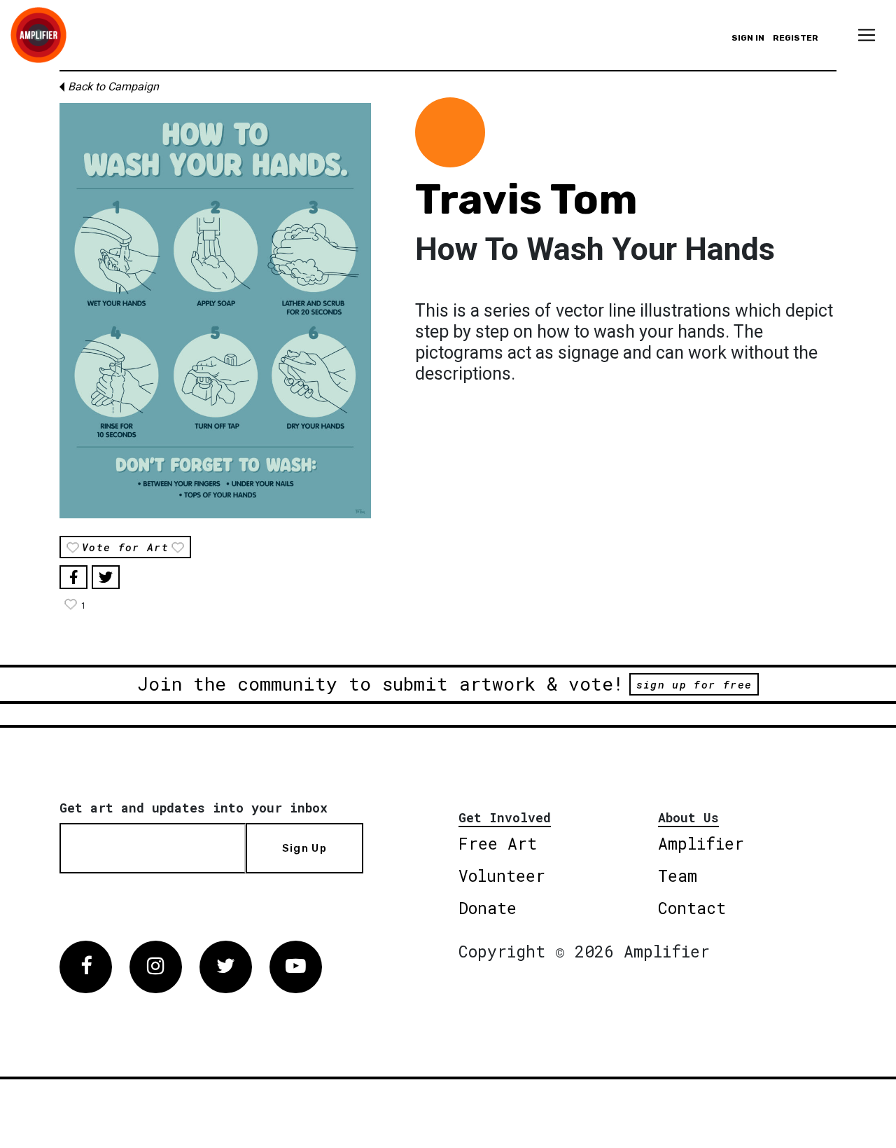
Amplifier (701, 843)
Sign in (748, 38)
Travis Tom (526, 199)
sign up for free (694, 684)
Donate (487, 907)
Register (795, 38)
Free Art (497, 843)
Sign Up (304, 848)
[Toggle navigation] (867, 35)
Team (677, 875)
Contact (692, 907)
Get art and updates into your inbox (193, 807)
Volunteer (501, 875)
